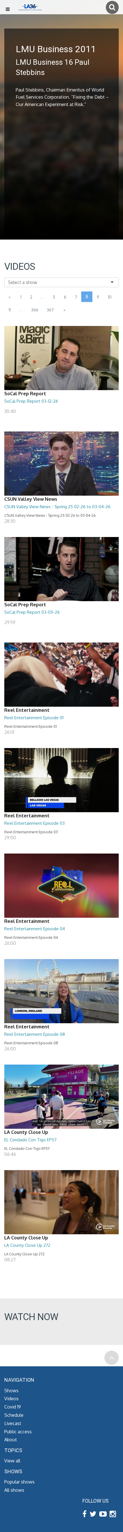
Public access (18, 1431)
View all (12, 1461)
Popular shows (19, 1482)
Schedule (13, 1415)
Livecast (12, 1423)
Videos (11, 1398)
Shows (11, 1390)
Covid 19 (12, 1407)
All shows (14, 1490)
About (10, 1439)
